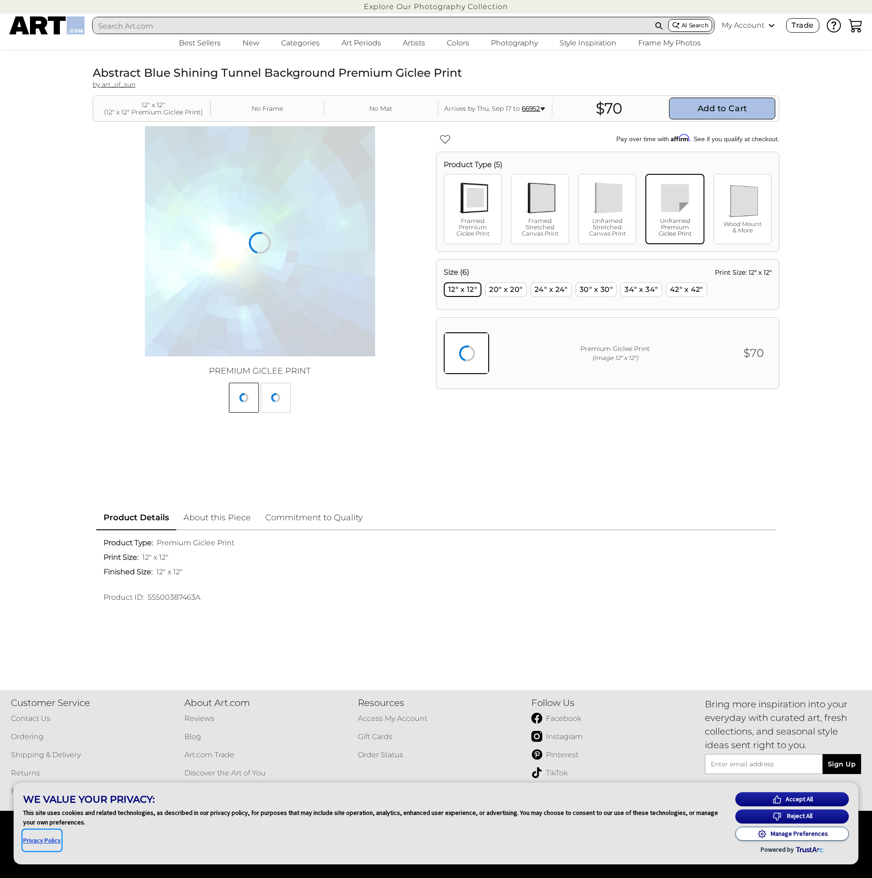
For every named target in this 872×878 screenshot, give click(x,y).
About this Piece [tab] (217, 518)
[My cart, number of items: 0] (855, 25)
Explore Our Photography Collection (436, 6)
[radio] (462, 289)
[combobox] (371, 26)
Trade (802, 25)
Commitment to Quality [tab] (314, 518)
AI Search (695, 25)
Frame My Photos (669, 43)
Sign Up (842, 764)
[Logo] (47, 25)
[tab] (473, 209)
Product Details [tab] (136, 518)
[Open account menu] (771, 25)
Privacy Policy (42, 840)
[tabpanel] (607, 324)
